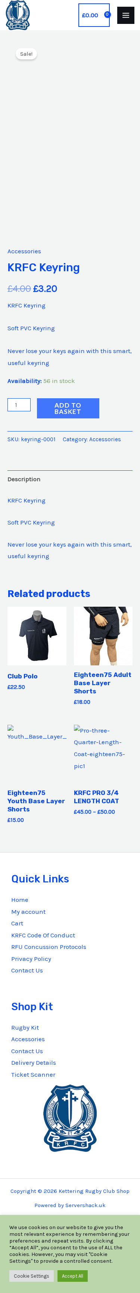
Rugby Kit (25, 1027)
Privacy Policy (31, 958)
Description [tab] (24, 479)
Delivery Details (33, 1062)
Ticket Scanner (33, 1074)
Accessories (24, 251)
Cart (17, 923)
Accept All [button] (72, 1276)
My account (28, 911)
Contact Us (27, 970)
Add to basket (68, 408)
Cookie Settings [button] (31, 1276)
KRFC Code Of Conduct (43, 935)
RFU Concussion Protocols (48, 946)
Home (19, 899)
